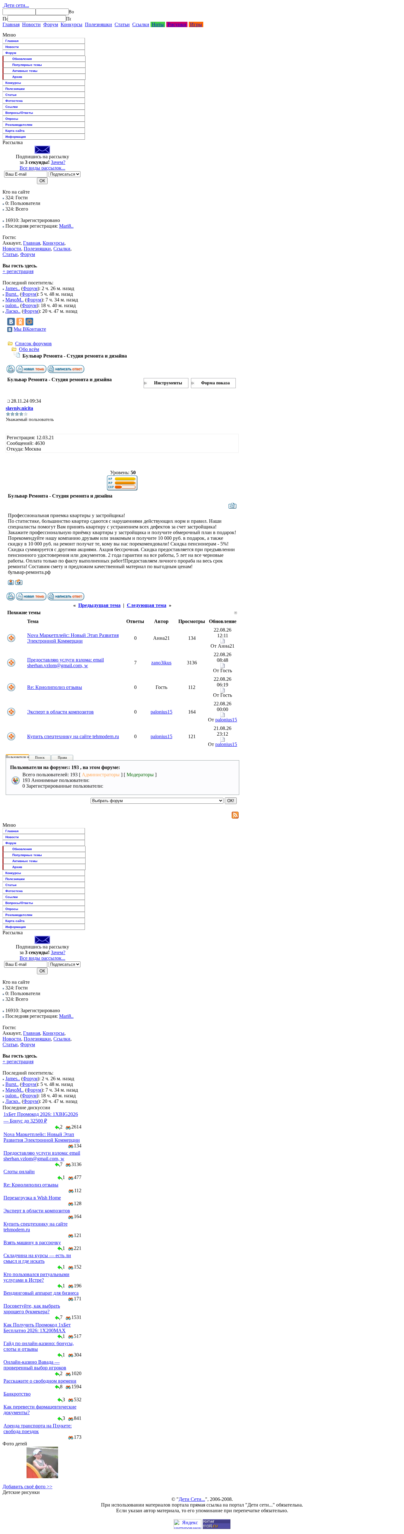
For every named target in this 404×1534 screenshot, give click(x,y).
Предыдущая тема (99, 605)
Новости (31, 24)
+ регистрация (18, 271)
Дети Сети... (192, 1499)
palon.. (12, 305)
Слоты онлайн (19, 1171)
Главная (11, 24)
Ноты (158, 24)
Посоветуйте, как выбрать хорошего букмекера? (31, 1308)
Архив (17, 77)
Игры (196, 24)
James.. (12, 288)
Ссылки (140, 24)
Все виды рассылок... (42, 168)
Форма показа (215, 383)
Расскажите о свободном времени (39, 1381)
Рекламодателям (18, 124)
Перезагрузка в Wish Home (32, 1197)
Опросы (11, 118)
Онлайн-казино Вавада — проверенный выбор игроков (34, 1364)
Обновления (22, 59)
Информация (15, 136)
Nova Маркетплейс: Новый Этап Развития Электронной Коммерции (73, 638)
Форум (50, 24)
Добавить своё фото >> (27, 1486)
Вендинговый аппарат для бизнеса (41, 1293)
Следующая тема (146, 605)
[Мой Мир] (29, 321)
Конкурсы (71, 24)
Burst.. (12, 294)
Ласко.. (13, 311)
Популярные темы (27, 65)
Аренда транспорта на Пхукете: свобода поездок (37, 1428)
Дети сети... (16, 5)
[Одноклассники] (20, 321)
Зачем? (58, 162)
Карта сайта (15, 130)
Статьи (122, 24)
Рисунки (177, 24)
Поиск (40, 757)
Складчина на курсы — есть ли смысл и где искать (37, 1258)
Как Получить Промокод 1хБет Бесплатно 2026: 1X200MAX (37, 1327)
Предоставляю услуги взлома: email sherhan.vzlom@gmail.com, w (65, 662)
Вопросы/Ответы (19, 112)
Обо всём (29, 349)
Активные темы (25, 71)
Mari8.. (66, 226)
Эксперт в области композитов (60, 712)
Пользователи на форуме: (25, 757)
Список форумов (33, 343)
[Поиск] (5, 18)
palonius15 (161, 712)
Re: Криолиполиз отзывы (54, 687)
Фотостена (14, 100)
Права (62, 757)
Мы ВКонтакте (30, 329)
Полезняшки (98, 24)
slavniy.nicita (19, 408)
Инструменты (168, 383)
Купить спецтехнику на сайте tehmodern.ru (73, 736)
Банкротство (17, 1394)
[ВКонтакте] (11, 321)
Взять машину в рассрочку (32, 1242)
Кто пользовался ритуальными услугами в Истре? (36, 1277)
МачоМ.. (14, 299)
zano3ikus (161, 662)
